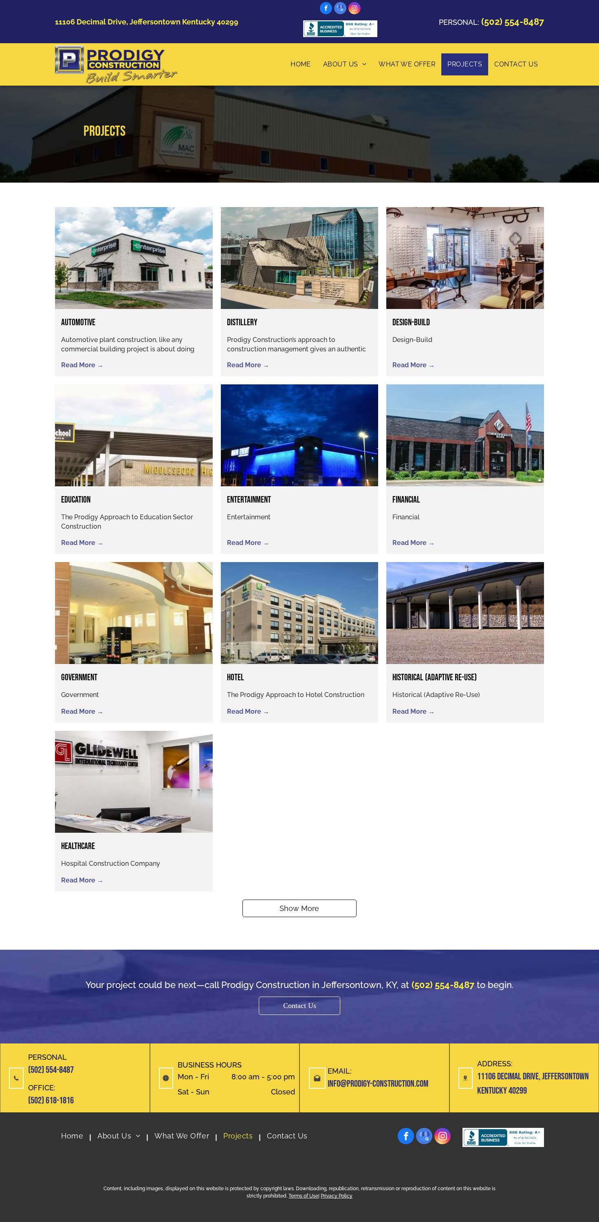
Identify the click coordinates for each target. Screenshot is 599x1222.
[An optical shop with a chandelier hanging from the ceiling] (465, 258)
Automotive (78, 322)
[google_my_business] (340, 9)
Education (75, 499)
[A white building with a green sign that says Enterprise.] (134, 258)
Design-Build (411, 322)
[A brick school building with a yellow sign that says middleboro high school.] (134, 435)
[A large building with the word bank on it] (465, 435)
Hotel (235, 677)
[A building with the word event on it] (300, 435)
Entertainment (249, 499)
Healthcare (78, 846)
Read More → (82, 365)
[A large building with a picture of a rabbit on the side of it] (300, 258)
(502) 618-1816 (51, 1100)
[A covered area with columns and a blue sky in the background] (465, 613)
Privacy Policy (336, 1196)
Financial (406, 499)
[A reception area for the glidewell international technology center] (134, 782)
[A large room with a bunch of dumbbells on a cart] (134, 613)
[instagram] (354, 9)
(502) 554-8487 (51, 1070)
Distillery (242, 322)
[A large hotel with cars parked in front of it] (300, 613)
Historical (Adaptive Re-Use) (434, 677)
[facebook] (326, 9)
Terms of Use (303, 1196)
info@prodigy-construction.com (378, 1084)
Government (79, 677)
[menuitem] (300, 64)
